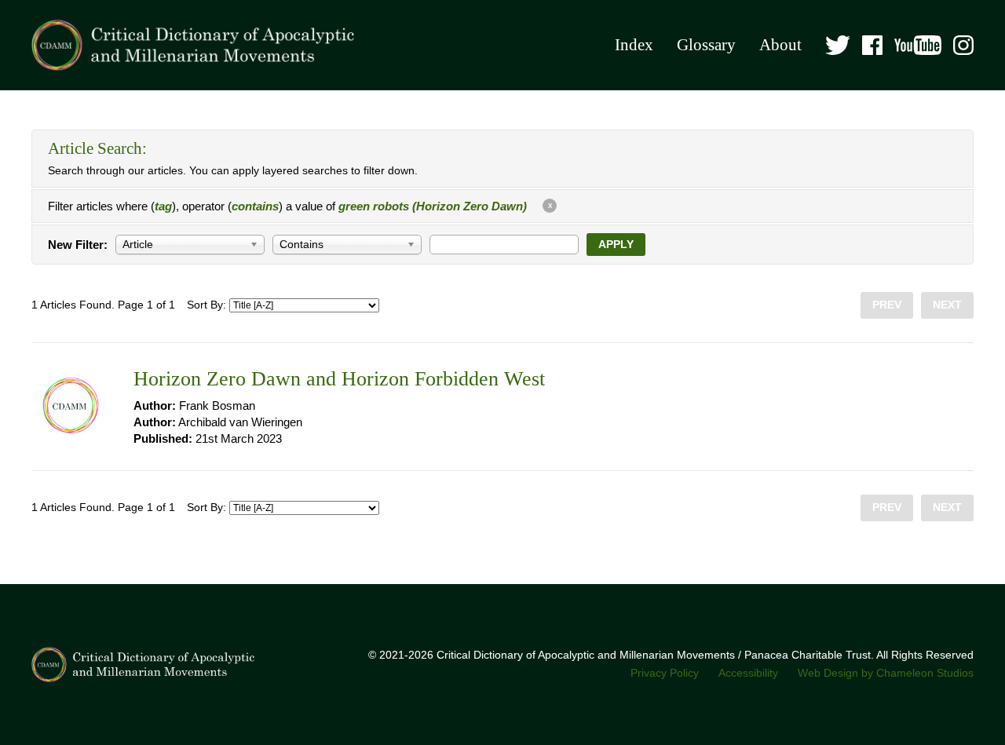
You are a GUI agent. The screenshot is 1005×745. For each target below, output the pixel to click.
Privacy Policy (664, 673)
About (780, 44)
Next (947, 305)
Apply (616, 244)
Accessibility (748, 673)
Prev (886, 305)
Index (634, 44)
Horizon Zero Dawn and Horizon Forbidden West (339, 378)
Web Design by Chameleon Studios (886, 673)
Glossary (706, 44)
